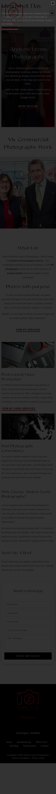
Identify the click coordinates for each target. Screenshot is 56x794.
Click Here (10, 27)
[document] (28, 397)
